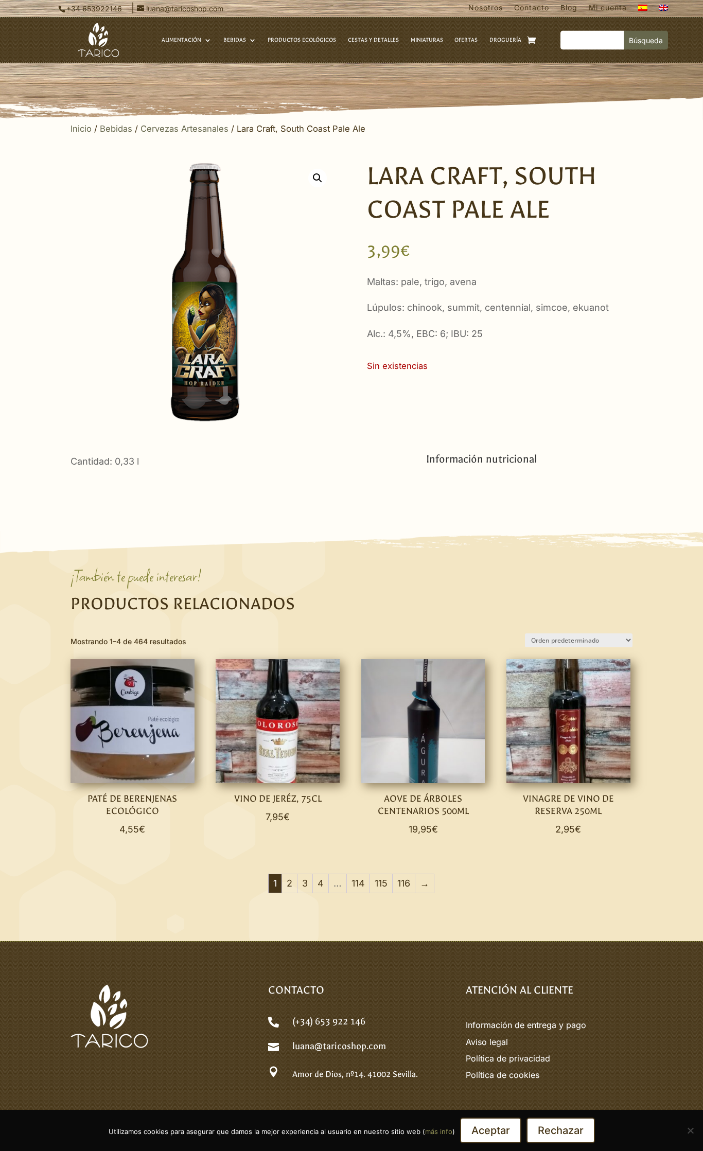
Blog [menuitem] (568, 8)
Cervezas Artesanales (184, 128)
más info (438, 1131)
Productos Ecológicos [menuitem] (302, 40)
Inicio (81, 128)
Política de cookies (502, 1075)
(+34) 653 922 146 (328, 1021)
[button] (317, 178)
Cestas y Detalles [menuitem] (373, 40)
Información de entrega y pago (526, 1025)
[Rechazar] (690, 1130)
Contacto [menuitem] (531, 8)
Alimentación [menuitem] (181, 40)
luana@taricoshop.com (339, 1046)
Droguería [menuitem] (505, 40)
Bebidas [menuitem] (234, 40)
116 (403, 883)
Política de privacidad (508, 1058)
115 (381, 883)
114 (358, 883)
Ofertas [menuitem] (466, 40)
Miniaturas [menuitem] (427, 40)
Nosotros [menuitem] (485, 8)
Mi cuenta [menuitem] (608, 8)
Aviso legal (487, 1042)
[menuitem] (642, 9)
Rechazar (561, 1130)
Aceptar (490, 1130)
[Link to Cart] (531, 40)
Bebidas (116, 128)
